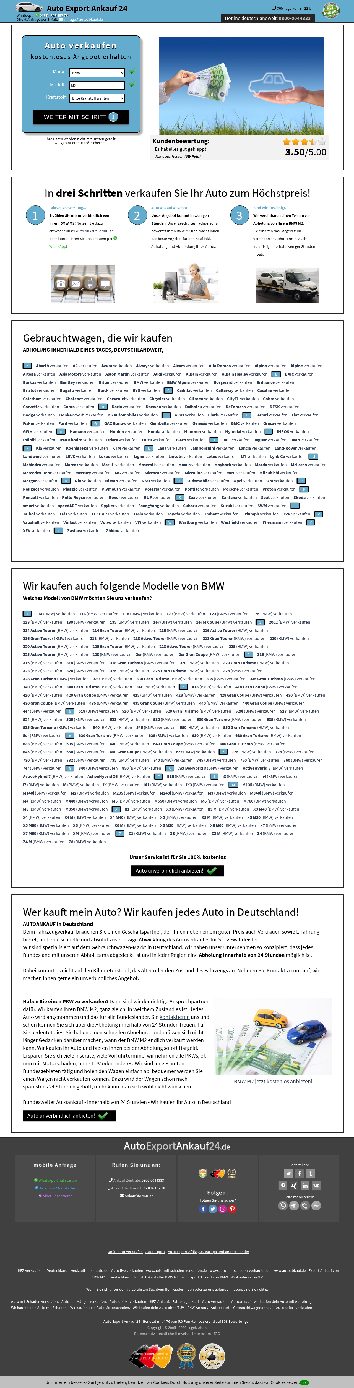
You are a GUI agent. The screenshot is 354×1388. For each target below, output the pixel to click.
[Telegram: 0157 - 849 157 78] (37, 1188)
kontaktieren (175, 1016)
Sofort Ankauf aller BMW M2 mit (159, 1277)
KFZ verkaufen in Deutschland (42, 1270)
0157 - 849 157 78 (54, 15)
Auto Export (155, 1251)
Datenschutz (144, 1333)
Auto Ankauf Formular (94, 230)
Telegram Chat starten (58, 1188)
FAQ (217, 1333)
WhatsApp (57, 246)
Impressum (201, 1333)
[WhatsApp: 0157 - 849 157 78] (37, 15)
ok (304, 1383)
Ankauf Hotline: (124, 1188)
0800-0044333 (153, 1180)
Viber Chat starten (58, 1195)
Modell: (58, 84)
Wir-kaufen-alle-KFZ (247, 1277)
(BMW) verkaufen (55, 613)
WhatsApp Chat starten (58, 1180)
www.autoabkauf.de (289, 1270)
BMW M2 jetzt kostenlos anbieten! (273, 1081)
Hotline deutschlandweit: (268, 18)
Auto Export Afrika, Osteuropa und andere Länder (208, 1251)
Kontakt (276, 970)
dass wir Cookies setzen (277, 1382)
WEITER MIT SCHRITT (79, 117)
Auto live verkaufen (127, 1270)
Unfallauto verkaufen (125, 1251)
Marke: (60, 71)
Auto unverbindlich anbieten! (170, 870)
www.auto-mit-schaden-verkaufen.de (176, 1270)
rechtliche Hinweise (173, 1333)
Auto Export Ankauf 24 (87, 8)
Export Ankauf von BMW (208, 1277)
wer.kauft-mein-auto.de (89, 1270)
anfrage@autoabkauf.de (83, 19)
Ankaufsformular (139, 1195)
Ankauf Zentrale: (127, 1180)
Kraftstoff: (56, 97)
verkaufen (52, 365)
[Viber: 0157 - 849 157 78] (40, 1195)
